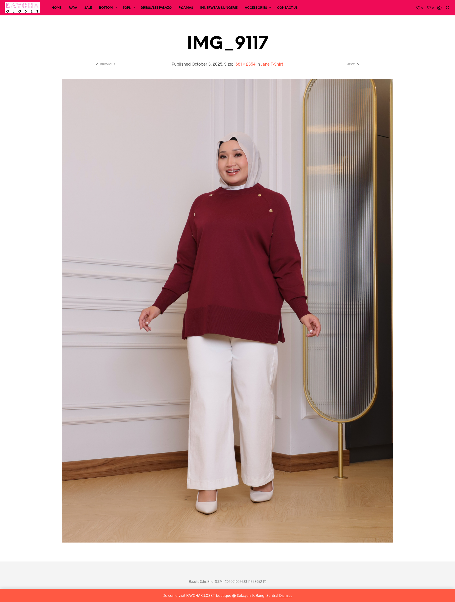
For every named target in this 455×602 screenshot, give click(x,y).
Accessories (256, 7)
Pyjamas (186, 7)
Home (57, 7)
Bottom (106, 7)
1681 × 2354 (244, 64)
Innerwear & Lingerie (219, 7)
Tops (127, 7)
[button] (419, 7)
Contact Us (287, 7)
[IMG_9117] (227, 310)
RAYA (73, 7)
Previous (107, 64)
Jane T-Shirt (272, 64)
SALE (88, 7)
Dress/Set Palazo (156, 7)
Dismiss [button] (285, 595)
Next (350, 64)
